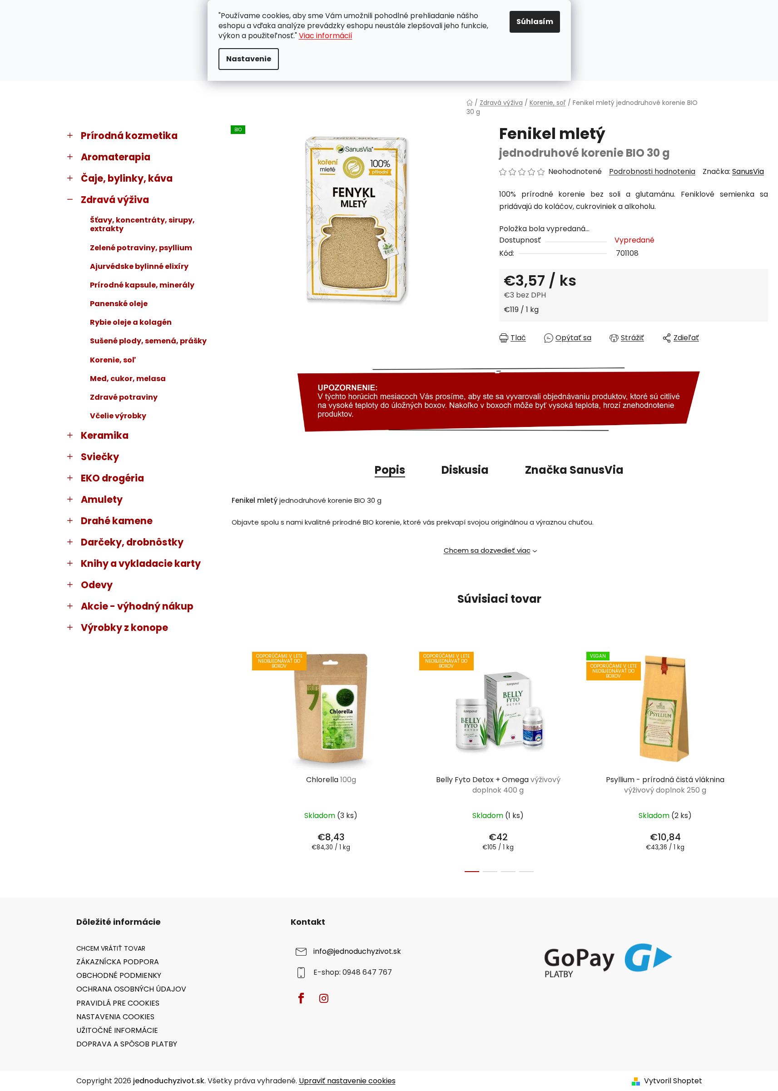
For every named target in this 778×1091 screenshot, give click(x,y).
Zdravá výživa (115, 199)
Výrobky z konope (124, 627)
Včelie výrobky (118, 416)
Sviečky (100, 456)
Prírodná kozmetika (129, 135)
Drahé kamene (117, 520)
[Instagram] (323, 998)
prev (238, 759)
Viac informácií (325, 35)
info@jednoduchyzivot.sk (357, 951)
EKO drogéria (112, 478)
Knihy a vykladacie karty (141, 563)
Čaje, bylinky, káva (127, 178)
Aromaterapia (115, 157)
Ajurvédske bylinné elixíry (139, 266)
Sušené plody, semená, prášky (148, 341)
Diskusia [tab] (465, 469)
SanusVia (748, 171)
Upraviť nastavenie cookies (347, 1081)
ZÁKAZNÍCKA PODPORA (117, 962)
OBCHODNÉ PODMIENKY (118, 975)
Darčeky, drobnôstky (132, 542)
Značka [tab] (574, 469)
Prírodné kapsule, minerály (142, 285)
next (760, 759)
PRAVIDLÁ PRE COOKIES (117, 1003)
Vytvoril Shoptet (673, 1081)
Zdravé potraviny (124, 397)
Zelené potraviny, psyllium (141, 248)
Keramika (105, 435)
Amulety (102, 499)
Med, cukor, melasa (128, 378)
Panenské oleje (119, 303)
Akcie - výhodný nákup (137, 606)
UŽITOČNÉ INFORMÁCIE (117, 1030)
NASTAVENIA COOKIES (115, 1017)
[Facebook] (301, 998)
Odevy (97, 584)
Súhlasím (534, 21)
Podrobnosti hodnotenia (652, 172)
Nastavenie (248, 59)
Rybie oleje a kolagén (131, 322)
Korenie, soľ (113, 360)
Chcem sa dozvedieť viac (487, 550)
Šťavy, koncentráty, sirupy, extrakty (142, 224)
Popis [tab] (390, 469)
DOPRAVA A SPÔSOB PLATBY (126, 1044)
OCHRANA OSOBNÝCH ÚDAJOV (131, 989)
